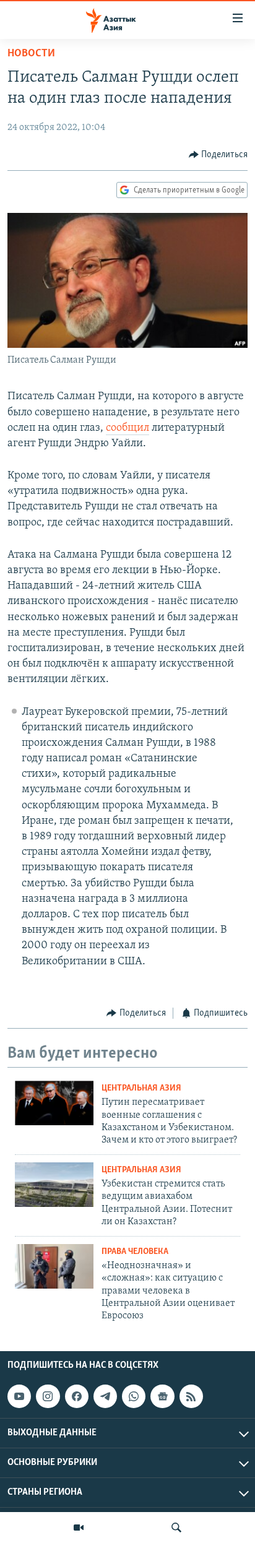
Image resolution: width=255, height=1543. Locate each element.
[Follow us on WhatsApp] (133, 1396)
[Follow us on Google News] (162, 1396)
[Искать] (176, 1527)
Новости (31, 53)
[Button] (218, 155)
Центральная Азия (141, 1088)
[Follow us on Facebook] (77, 1396)
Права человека (135, 1251)
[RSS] (191, 1396)
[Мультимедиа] (78, 1527)
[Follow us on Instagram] (47, 1396)
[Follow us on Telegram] (105, 1396)
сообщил (127, 428)
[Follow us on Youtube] (19, 1396)
